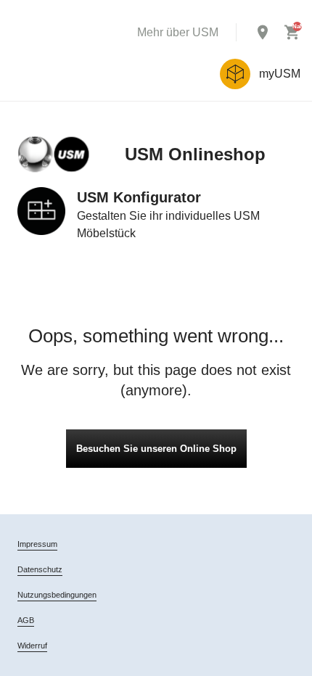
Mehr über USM (177, 32)
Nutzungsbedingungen (57, 594)
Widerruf (32, 645)
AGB (25, 620)
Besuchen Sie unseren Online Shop (156, 448)
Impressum (37, 544)
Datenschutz (39, 569)
